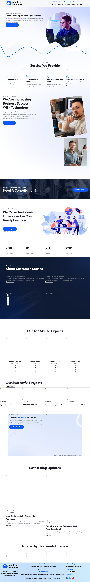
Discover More (12, 25)
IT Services (11, 512)
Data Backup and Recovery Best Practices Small (61, 527)
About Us (60, 4)
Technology (26, 401)
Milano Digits (35, 361)
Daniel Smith (55, 361)
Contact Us (80, 4)
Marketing (48, 401)
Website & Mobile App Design (54, 80)
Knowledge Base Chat (76, 405)
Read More (8, 525)
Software (3, 401)
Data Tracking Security (75, 79)
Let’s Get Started (80, 189)
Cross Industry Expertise (54, 405)
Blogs (73, 4)
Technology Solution (13, 79)
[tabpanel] (25, 285)
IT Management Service (32, 80)
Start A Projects (10, 229)
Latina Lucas (75, 361)
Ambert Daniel (15, 361)
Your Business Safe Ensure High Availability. (21, 517)
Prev (8, 386)
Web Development (29, 404)
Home (54, 4)
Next (12, 386)
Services (67, 4)
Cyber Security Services (9, 405)
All (49, 522)
